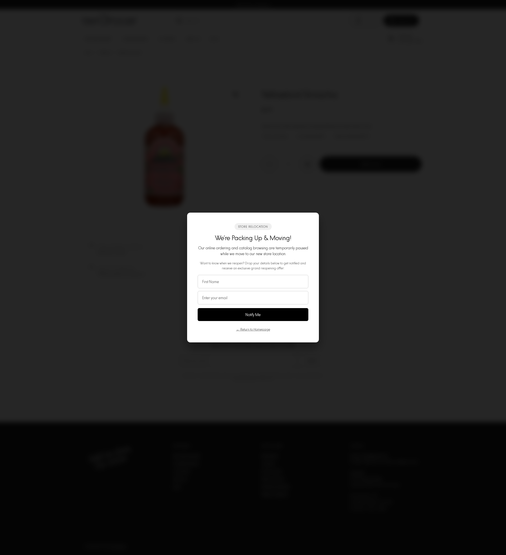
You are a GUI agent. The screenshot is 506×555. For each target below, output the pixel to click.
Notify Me (253, 314)
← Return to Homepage (253, 329)
